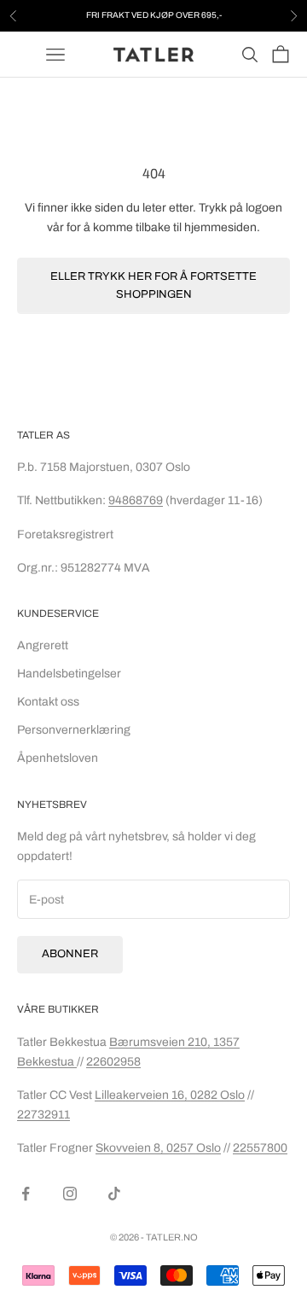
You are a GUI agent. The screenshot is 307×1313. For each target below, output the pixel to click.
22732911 (43, 1114)
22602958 (113, 1061)
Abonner (70, 954)
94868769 (135, 500)
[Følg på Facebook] (25, 1193)
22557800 (260, 1148)
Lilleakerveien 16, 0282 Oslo (170, 1095)
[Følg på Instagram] (69, 1193)
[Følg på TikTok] (114, 1193)
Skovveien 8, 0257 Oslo (158, 1148)
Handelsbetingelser (69, 673)
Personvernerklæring (73, 729)
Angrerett (42, 645)
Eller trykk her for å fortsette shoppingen (153, 285)
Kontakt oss (48, 701)
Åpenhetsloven (57, 758)
